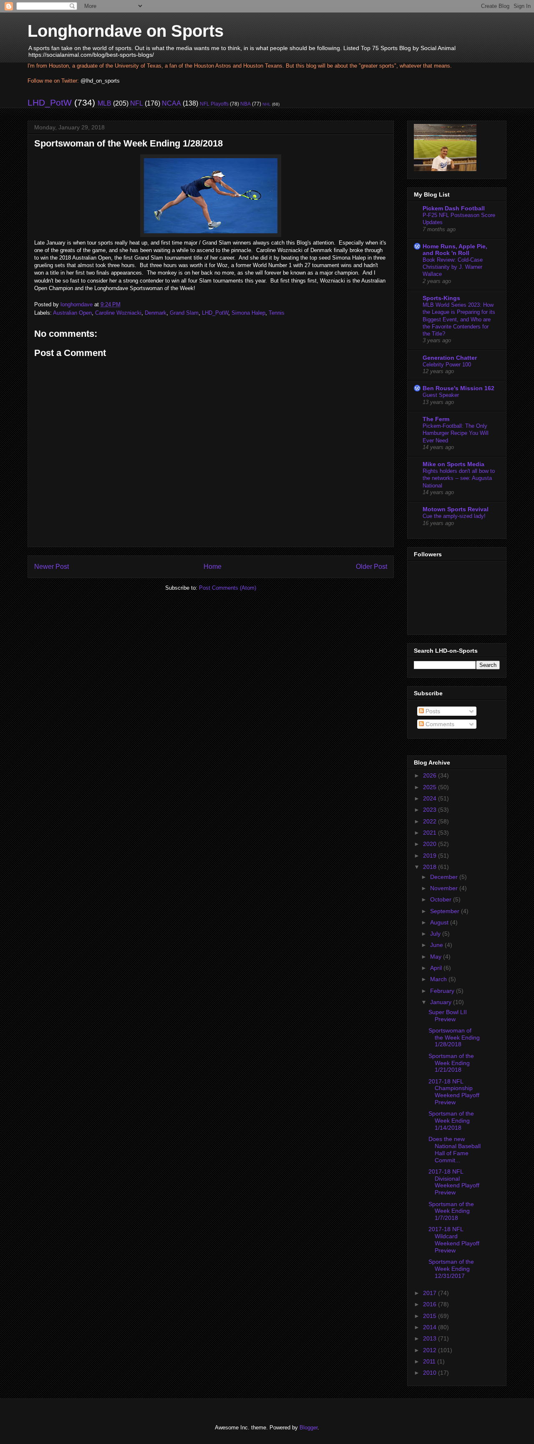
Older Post (371, 566)
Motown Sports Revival (456, 509)
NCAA (171, 103)
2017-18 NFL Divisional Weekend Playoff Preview (453, 1182)
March (439, 979)
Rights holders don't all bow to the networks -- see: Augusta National (459, 478)
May (436, 956)
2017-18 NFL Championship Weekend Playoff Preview (453, 1092)
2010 (430, 1372)
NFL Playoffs (214, 103)
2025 (430, 787)
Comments (439, 724)
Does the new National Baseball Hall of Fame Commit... (454, 1149)
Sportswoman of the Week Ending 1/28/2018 (454, 1037)
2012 (430, 1350)
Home (213, 566)
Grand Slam (184, 313)
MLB (104, 103)
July (436, 933)
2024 (430, 798)
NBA (245, 103)
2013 (430, 1338)
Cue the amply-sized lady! (454, 516)
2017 (430, 1293)
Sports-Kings (441, 298)
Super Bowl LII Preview (447, 1015)
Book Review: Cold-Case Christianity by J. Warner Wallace (453, 267)
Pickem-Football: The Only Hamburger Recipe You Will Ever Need (456, 433)
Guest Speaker (441, 395)
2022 (430, 821)
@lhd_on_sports (100, 81)
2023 (430, 809)
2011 (430, 1361)
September (445, 911)
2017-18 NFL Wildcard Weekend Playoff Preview (453, 1239)
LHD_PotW (50, 102)
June (437, 945)
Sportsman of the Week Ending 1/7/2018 (451, 1211)
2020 (430, 844)
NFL (136, 103)
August (440, 922)
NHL (266, 104)
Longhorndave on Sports (126, 31)
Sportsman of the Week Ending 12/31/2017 (451, 1268)
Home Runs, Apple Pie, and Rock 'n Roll (455, 249)
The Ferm (436, 419)
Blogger (308, 1427)
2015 (430, 1316)
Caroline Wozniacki (118, 313)
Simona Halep (248, 313)
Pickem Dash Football (454, 208)
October (441, 899)
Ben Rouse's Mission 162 (458, 388)
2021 (430, 832)
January (441, 1002)
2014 (430, 1327)
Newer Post (51, 566)
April (436, 967)
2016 (430, 1304)
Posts (432, 711)
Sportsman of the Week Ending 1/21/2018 (451, 1063)
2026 (430, 775)
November (444, 888)
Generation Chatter (450, 357)
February (443, 990)
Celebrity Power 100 (447, 364)
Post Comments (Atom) (227, 588)
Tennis (277, 313)
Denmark (155, 313)
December (444, 876)
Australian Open (72, 313)
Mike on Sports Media (453, 464)
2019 (430, 855)
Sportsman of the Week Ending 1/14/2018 (451, 1120)
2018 (430, 866)
